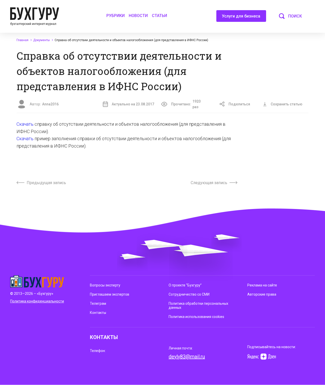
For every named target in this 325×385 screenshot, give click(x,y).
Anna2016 (50, 104)
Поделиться (239, 104)
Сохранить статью (286, 104)
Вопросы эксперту (105, 285)
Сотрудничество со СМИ (189, 294)
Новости (138, 15)
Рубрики (115, 15)
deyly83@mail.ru (187, 356)
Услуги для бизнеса (241, 16)
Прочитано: (186, 104)
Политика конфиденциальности (37, 301)
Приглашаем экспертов (109, 294)
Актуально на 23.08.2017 (133, 104)
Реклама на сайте (262, 285)
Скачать (26, 124)
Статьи (159, 15)
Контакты (98, 313)
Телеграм (98, 303)
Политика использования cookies (196, 317)
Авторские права (261, 294)
